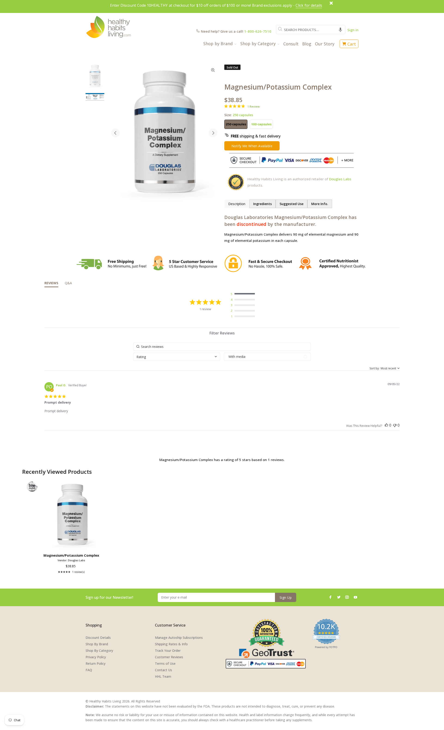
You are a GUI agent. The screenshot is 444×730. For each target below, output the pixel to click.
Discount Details (98, 637)
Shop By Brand (97, 644)
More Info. (319, 204)
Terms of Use (165, 663)
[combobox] (310, 29)
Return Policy (95, 663)
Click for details (309, 5)
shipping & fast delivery (256, 136)
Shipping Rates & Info (171, 644)
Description (236, 204)
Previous (115, 132)
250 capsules (236, 124)
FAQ (89, 670)
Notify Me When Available (251, 146)
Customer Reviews (169, 657)
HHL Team (163, 676)
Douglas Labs (340, 179)
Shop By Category (99, 650)
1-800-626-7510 (257, 31)
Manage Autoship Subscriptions (179, 637)
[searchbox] (222, 347)
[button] (340, 29)
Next (213, 132)
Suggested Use (291, 204)
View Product (72, 544)
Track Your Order (168, 650)
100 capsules (261, 124)
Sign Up (286, 597)
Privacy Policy (96, 657)
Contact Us (163, 670)
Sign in (352, 30)
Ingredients (262, 204)
